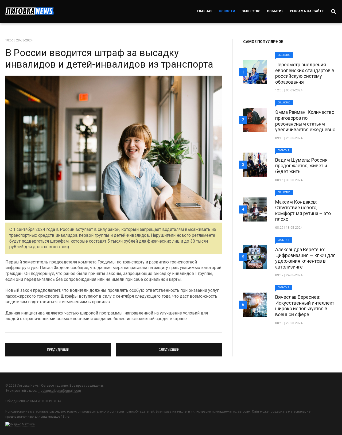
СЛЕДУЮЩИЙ (169, 347)
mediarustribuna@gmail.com (59, 391)
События (275, 11)
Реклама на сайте (307, 11)
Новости (227, 11)
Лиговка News (29, 11)
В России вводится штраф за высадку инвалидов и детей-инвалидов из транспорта (109, 58)
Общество (251, 11)
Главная (204, 11)
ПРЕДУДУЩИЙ (58, 347)
